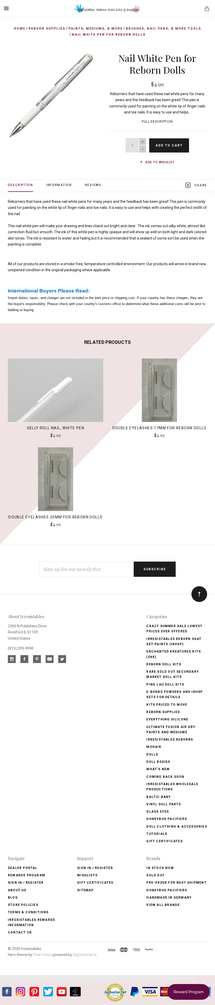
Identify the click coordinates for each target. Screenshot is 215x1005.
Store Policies (23, 905)
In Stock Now (160, 868)
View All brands (163, 905)
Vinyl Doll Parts (163, 804)
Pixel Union (42, 955)
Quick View (55, 393)
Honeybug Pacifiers (166, 819)
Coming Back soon (165, 777)
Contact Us (20, 932)
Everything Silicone (167, 719)
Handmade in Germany (169, 897)
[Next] (84, 62)
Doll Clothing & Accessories (176, 826)
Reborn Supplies (163, 712)
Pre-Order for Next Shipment (176, 882)
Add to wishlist (159, 162)
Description (20, 185)
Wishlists (87, 875)
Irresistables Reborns (169, 739)
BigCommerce (85, 955)
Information (59, 185)
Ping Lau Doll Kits (165, 684)
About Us (17, 890)
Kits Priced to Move (166, 705)
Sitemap (85, 890)
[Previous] (17, 62)
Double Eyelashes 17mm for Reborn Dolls (159, 428)
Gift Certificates (164, 841)
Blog (13, 897)
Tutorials (156, 834)
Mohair (153, 747)
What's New (158, 769)
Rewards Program (26, 875)
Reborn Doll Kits (163, 664)
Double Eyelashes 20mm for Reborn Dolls (55, 517)
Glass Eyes (157, 811)
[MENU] (7, 8)
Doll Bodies (158, 762)
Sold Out (155, 875)
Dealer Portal (22, 868)
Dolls (152, 754)
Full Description (157, 121)
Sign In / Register (26, 882)
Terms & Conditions (28, 912)
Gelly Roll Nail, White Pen (55, 428)
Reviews (93, 185)
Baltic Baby (158, 797)
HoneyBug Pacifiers (166, 890)
